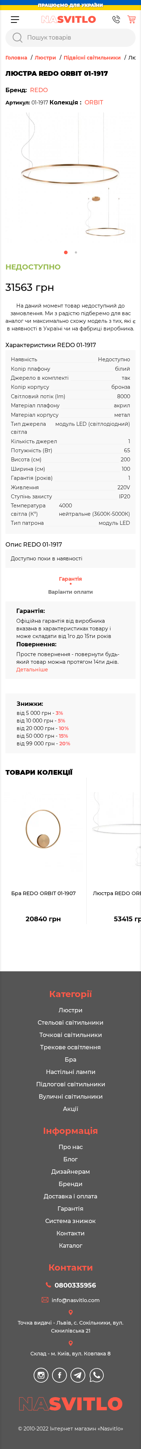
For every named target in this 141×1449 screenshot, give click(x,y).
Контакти (70, 1233)
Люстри (70, 1010)
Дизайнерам (70, 1171)
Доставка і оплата (70, 1196)
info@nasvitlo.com (76, 1300)
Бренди (70, 1184)
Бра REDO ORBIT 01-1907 (43, 893)
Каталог (70, 1245)
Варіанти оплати (70, 592)
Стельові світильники (70, 1022)
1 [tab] (65, 252)
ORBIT (94, 102)
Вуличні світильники (71, 1096)
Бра (70, 1059)
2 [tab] (76, 252)
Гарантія (70, 579)
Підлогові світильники (70, 1084)
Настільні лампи (70, 1072)
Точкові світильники (70, 1035)
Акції (70, 1109)
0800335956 (75, 1285)
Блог (70, 1159)
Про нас (71, 1147)
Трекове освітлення (70, 1047)
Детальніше (32, 669)
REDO (39, 90)
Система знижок (70, 1221)
